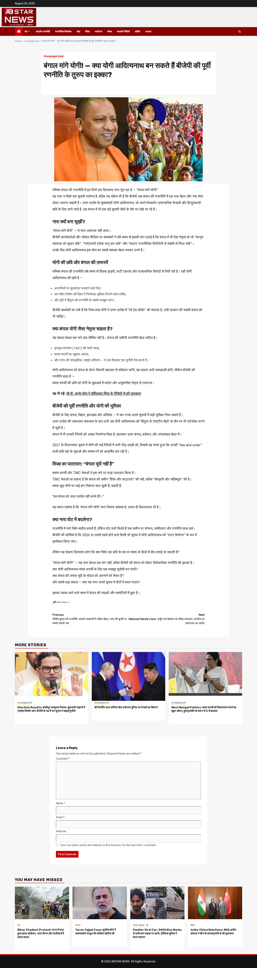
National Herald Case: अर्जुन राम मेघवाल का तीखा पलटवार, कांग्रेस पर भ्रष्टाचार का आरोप (167, 619)
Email (60, 817)
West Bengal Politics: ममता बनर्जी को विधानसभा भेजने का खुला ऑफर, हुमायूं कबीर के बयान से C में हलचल (203, 709)
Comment (63, 758)
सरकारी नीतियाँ (123, 31)
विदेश (87, 31)
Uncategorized (53, 56)
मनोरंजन (98, 31)
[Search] (239, 31)
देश (26, 31)
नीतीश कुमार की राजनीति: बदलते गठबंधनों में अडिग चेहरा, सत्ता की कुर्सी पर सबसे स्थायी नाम (89, 619)
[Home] (19, 31)
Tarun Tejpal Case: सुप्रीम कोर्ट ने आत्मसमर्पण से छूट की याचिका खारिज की (95, 931)
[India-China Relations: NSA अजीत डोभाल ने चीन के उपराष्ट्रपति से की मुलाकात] (215, 902)
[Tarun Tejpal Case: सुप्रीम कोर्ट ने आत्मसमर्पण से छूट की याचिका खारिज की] (100, 902)
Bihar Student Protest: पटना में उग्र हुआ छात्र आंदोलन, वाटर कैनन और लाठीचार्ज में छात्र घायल (40, 933)
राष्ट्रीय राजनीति (43, 31)
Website (61, 831)
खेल (78, 31)
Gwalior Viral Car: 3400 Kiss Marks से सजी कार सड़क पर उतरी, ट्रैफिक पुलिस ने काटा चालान (157, 933)
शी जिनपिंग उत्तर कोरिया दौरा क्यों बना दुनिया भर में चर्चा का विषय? (126, 707)
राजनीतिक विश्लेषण (63, 31)
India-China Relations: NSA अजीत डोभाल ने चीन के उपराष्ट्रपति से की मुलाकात (213, 931)
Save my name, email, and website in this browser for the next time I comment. (108, 845)
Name (60, 803)
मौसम (109, 31)
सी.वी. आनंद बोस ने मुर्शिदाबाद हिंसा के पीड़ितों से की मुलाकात (103, 393)
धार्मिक (137, 31)
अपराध (148, 31)
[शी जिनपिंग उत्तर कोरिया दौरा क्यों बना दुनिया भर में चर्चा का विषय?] (128, 674)
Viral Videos (139, 925)
